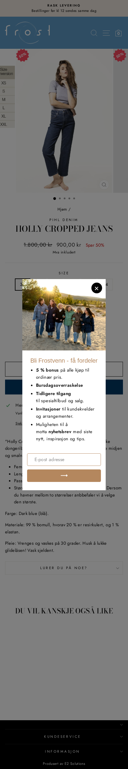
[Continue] (64, 475)
